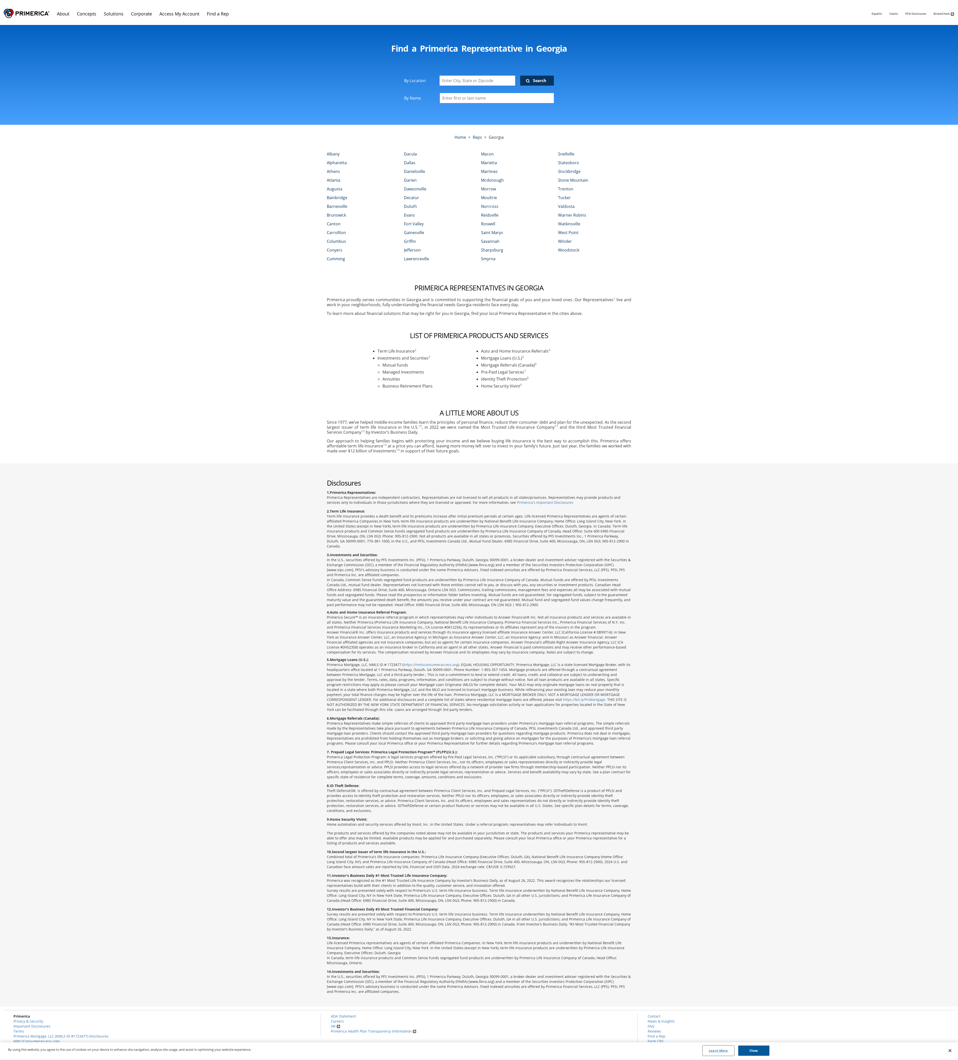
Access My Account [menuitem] (179, 14)
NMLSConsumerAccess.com (36, 1041)
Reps (477, 137)
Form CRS (656, 1041)
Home (460, 137)
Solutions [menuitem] (113, 14)
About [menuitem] (63, 14)
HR (334, 1026)
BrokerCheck (942, 13)
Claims (893, 13)
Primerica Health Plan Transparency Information (372, 1031)
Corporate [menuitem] (141, 14)
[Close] (950, 1050)
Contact (654, 1016)
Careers (337, 1021)
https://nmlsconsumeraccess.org (430, 664)
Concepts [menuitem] (86, 14)
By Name (412, 98)
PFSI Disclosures (915, 13)
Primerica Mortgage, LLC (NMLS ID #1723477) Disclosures (61, 1036)
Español (877, 13)
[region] (479, 1051)
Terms (18, 1031)
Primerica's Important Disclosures (545, 502)
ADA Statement (343, 1016)
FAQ (651, 1026)
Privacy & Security (28, 1021)
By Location (415, 80)
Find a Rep (656, 1036)
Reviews (654, 1031)
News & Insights (661, 1021)
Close (753, 1050)
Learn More (718, 1050)
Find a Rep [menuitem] (218, 14)
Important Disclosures (31, 1026)
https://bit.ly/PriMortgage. (584, 699)
